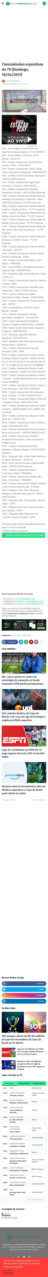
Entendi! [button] (8, 1273)
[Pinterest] (31, 642)
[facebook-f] (19, 1257)
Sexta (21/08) (9, 1083)
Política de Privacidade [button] (13, 1267)
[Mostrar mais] (41, 642)
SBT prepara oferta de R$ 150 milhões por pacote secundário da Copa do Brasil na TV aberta (23, 1040)
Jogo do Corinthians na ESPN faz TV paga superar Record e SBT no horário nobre (23, 753)
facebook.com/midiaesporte (28, 601)
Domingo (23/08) (38, 1083)
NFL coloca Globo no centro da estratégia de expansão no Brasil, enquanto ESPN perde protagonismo (22, 680)
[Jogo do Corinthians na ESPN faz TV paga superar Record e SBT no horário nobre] (24, 736)
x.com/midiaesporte (24, 599)
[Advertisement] (24, 35)
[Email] (36, 642)
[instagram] (29, 1257)
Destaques (16, 635)
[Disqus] (24, 830)
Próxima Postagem (38, 800)
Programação (26, 635)
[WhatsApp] (26, 642)
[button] (2, 3)
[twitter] (24, 1257)
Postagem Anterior (10, 800)
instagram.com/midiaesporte (29, 603)
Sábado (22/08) (24, 1083)
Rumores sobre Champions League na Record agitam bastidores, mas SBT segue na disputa (31, 1065)
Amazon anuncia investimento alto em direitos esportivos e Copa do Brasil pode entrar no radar (24, 790)
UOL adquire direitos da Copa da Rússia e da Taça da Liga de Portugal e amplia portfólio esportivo (23, 717)
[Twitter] (21, 642)
